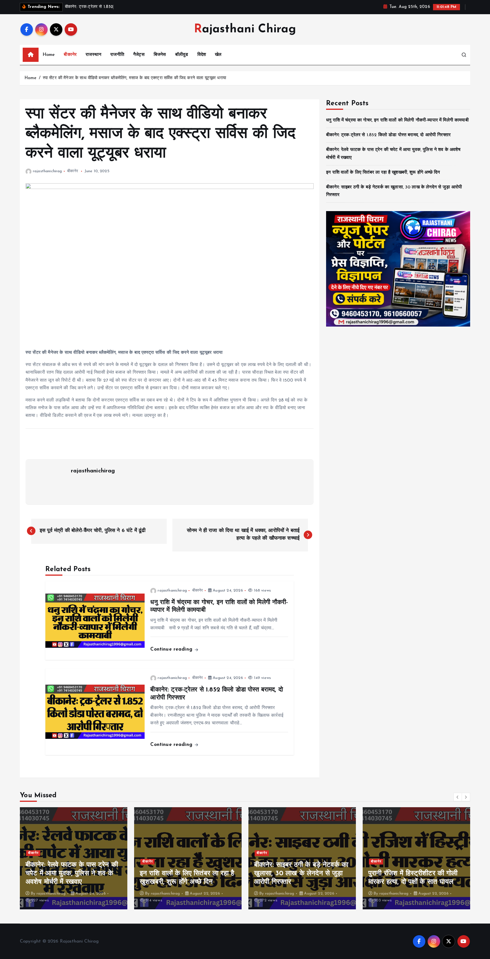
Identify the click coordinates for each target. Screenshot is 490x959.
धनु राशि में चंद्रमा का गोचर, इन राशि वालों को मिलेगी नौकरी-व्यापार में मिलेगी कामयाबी (397, 120)
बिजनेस (160, 54)
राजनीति (117, 54)
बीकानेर (70, 54)
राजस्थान (93, 54)
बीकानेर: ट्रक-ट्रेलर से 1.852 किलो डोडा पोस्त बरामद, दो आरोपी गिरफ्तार (388, 135)
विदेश (201, 54)
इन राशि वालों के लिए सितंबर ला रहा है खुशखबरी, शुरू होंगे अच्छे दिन (383, 172)
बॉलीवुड (181, 54)
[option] (73, 858)
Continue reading (172, 649)
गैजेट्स (139, 54)
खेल (218, 54)
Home (49, 54)
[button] (457, 797)
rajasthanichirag (47, 171)
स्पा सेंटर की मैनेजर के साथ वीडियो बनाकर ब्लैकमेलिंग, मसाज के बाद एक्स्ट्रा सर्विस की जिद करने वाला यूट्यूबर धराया (134, 78)
